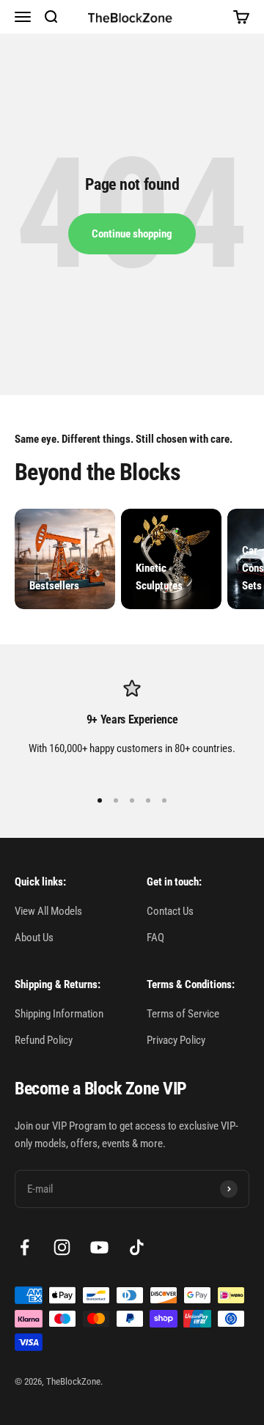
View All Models (48, 911)
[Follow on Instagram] (62, 1247)
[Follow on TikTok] (137, 1247)
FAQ (155, 937)
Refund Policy (44, 1040)
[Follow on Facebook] (24, 1247)
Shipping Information (59, 1013)
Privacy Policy (176, 1040)
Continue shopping (132, 233)
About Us (34, 937)
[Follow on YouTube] (99, 1247)
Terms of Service (183, 1013)
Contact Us (170, 911)
